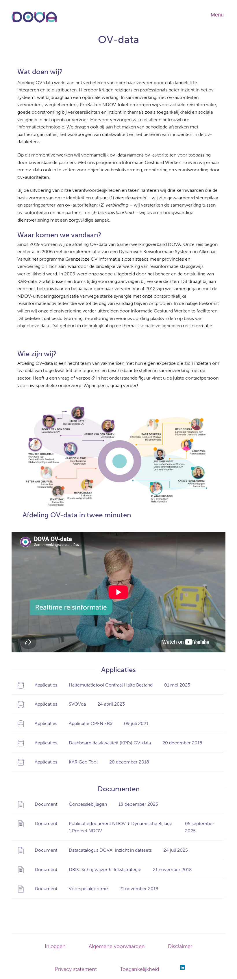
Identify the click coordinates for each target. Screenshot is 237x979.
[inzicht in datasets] (118, 850)
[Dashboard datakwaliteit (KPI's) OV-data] (118, 742)
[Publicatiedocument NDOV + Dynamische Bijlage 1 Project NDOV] (118, 827)
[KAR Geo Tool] (118, 762)
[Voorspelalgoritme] (118, 888)
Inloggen (55, 946)
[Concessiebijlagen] (118, 804)
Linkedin (182, 967)
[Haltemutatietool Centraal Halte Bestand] (118, 685)
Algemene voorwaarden (117, 946)
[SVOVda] (118, 704)
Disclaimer (180, 946)
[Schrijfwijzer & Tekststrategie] (118, 869)
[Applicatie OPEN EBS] (118, 723)
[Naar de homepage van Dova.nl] (34, 21)
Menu (217, 15)
